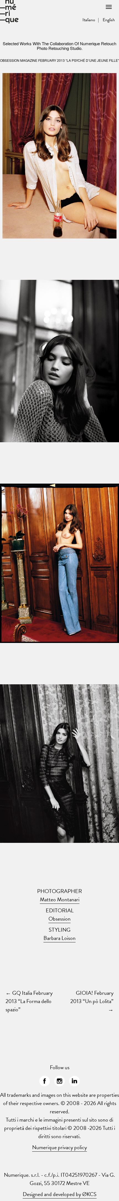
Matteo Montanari (59, 899)
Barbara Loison (59, 938)
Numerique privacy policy (59, 1147)
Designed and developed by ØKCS (60, 1194)
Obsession (59, 919)
